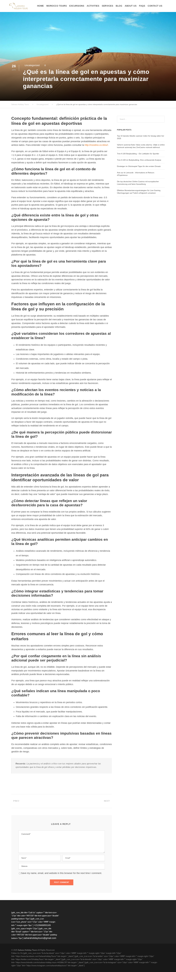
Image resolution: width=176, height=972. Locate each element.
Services (107, 6)
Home (40, 6)
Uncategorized (32, 65)
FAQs (142, 6)
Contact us (155, 6)
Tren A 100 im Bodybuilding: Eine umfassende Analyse (139, 160)
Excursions (76, 6)
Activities (93, 6)
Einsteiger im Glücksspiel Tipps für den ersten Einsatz (139, 166)
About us (130, 6)
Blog (119, 6)
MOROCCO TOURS (56, 6)
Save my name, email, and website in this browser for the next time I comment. (61, 873)
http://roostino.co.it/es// (96, 145)
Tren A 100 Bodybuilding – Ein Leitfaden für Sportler (138, 154)
